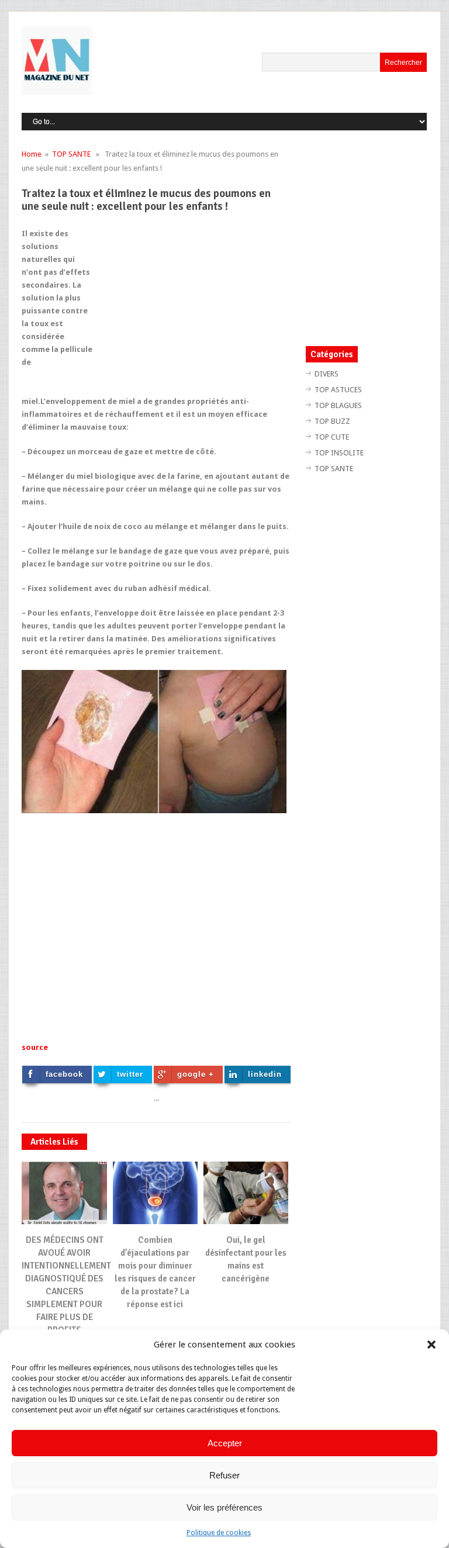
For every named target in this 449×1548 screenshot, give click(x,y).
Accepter (225, 1443)
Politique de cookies (218, 1533)
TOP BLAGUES (338, 405)
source (36, 1047)
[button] (431, 1344)
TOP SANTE (71, 154)
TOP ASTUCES (338, 389)
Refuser (224, 1475)
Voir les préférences (224, 1507)
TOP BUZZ (332, 421)
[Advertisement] (192, 309)
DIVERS (327, 373)
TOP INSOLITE (339, 452)
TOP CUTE (332, 437)
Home (32, 154)
